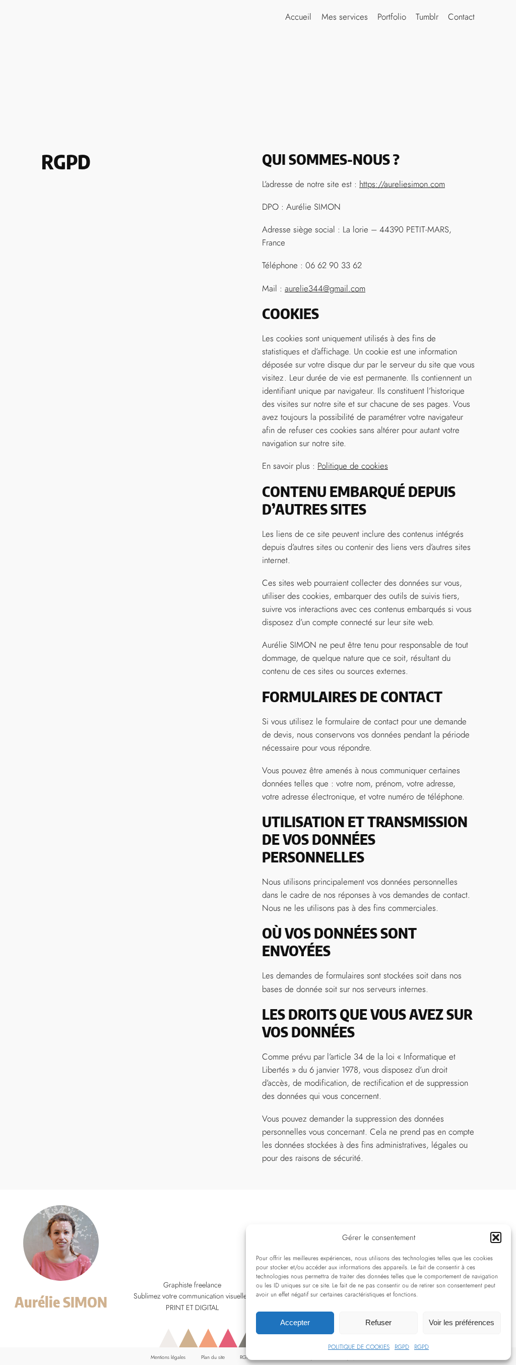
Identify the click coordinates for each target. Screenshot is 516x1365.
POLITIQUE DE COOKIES (359, 1346)
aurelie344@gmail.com (325, 288)
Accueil (298, 17)
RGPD (402, 1346)
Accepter (295, 1322)
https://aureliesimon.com (402, 184)
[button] (496, 1237)
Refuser (378, 1322)
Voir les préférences (461, 1322)
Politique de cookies (352, 466)
